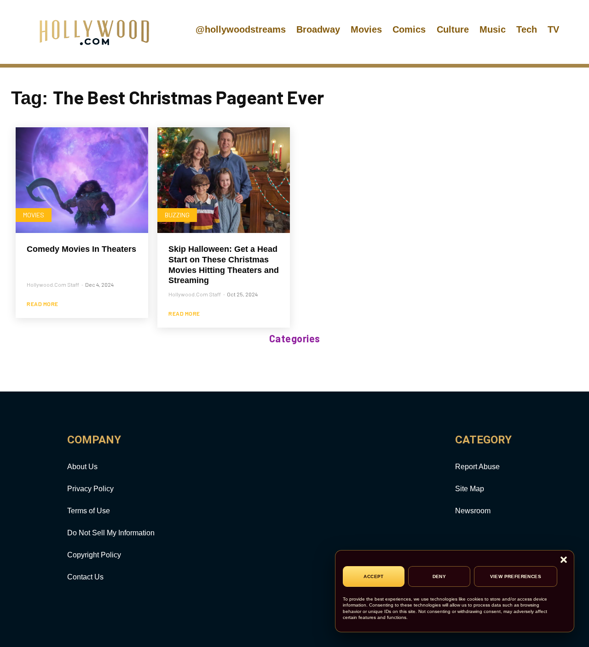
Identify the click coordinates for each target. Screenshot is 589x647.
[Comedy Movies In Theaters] (82, 180)
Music (492, 29)
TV (553, 29)
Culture (453, 29)
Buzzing (177, 215)
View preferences (515, 576)
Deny (439, 576)
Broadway (318, 29)
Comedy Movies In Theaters (81, 249)
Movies (366, 29)
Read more (42, 303)
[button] (563, 560)
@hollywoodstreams (241, 29)
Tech (526, 29)
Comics (409, 29)
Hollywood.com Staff (53, 284)
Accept (373, 576)
